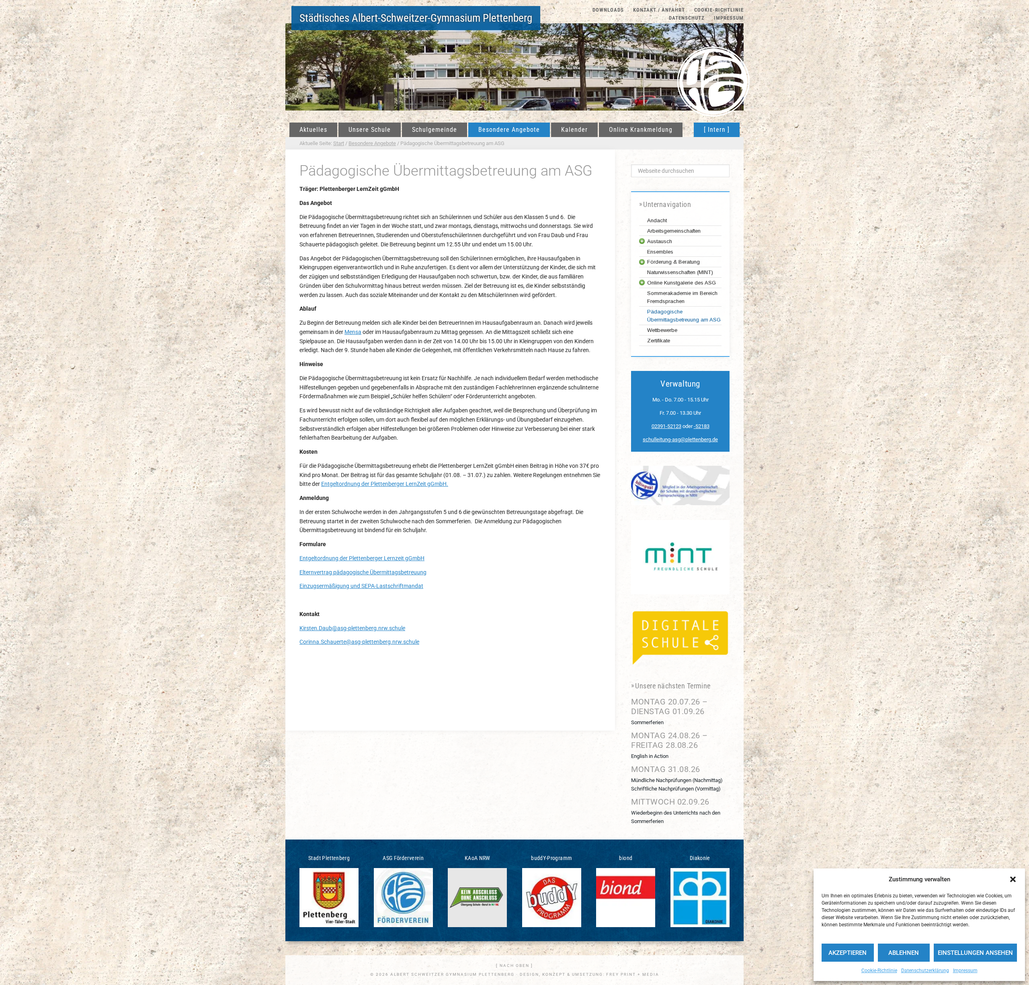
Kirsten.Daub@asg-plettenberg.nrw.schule (352, 628)
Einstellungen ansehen (975, 952)
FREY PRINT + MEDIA (632, 974)
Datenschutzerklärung (925, 970)
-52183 (701, 426)
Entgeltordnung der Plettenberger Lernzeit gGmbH (361, 558)
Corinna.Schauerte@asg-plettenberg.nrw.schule (359, 642)
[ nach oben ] (514, 965)
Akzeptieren (847, 952)
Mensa (352, 332)
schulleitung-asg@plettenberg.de (680, 439)
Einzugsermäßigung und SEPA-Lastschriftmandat (361, 586)
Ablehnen (903, 952)
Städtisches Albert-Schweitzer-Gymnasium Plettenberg (415, 18)
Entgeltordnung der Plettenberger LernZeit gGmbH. (384, 484)
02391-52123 (666, 426)
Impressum (965, 970)
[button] (1013, 879)
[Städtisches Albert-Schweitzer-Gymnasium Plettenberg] (713, 70)
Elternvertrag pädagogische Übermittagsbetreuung (362, 572)
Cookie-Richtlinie (879, 970)
